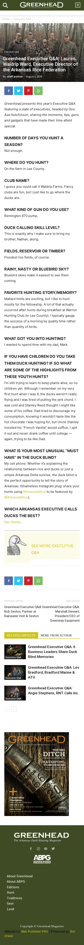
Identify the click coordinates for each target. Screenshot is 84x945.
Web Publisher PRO (34, 931)
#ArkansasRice (34, 492)
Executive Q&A (22, 19)
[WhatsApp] (38, 90)
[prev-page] (7, 709)
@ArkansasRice (16, 497)
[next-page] (14, 709)
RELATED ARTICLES (21, 635)
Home (6, 19)
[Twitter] (18, 90)
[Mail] (46, 849)
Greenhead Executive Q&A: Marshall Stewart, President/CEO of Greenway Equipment (61, 613)
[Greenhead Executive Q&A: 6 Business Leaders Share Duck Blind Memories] (15, 651)
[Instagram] (38, 849)
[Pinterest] (28, 90)
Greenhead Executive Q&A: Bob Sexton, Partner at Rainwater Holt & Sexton (23, 611)
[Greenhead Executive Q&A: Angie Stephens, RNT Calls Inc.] (15, 693)
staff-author (15, 76)
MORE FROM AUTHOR (56, 635)
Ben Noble (12, 522)
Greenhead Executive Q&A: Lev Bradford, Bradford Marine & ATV (53, 672)
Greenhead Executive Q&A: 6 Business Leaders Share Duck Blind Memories (52, 652)
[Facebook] (8, 90)
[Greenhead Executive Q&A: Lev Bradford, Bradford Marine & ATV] (15, 672)
